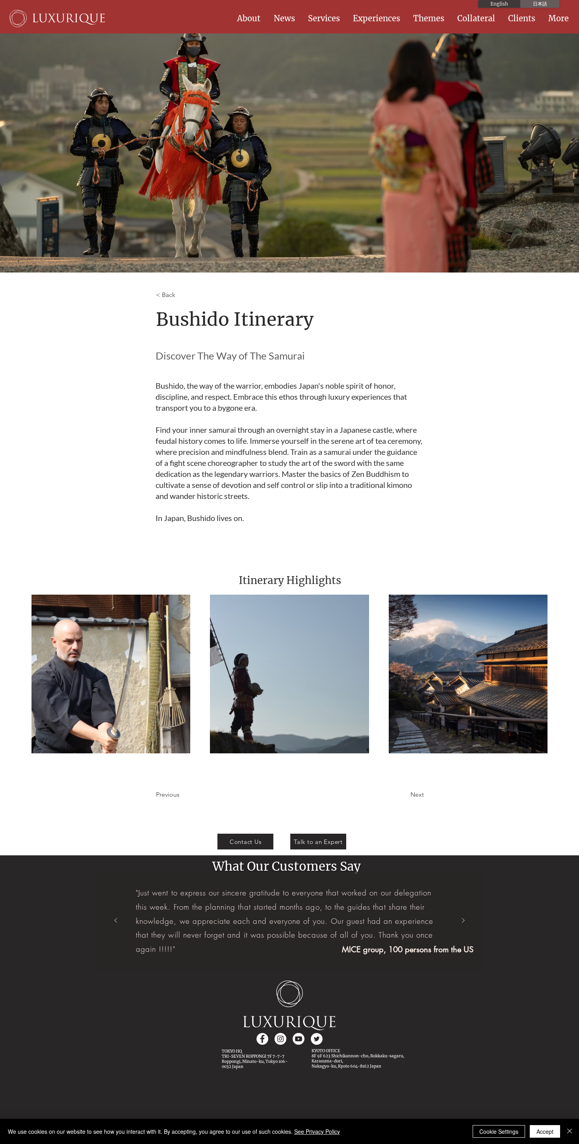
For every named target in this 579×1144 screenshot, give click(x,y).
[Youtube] (298, 1039)
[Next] (463, 920)
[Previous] (116, 920)
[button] (249, 18)
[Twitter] (317, 1039)
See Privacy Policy (317, 1131)
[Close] (569, 1131)
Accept (544, 1131)
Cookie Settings (498, 1131)
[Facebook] (262, 1039)
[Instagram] (280, 1039)
